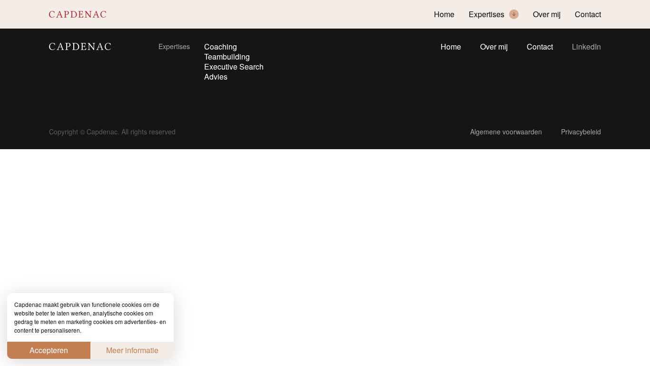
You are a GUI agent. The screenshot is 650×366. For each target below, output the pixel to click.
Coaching (220, 47)
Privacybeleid (581, 131)
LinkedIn (586, 47)
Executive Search (234, 67)
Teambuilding (227, 57)
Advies (215, 77)
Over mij (494, 47)
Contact (540, 47)
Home (451, 47)
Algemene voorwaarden (506, 131)
